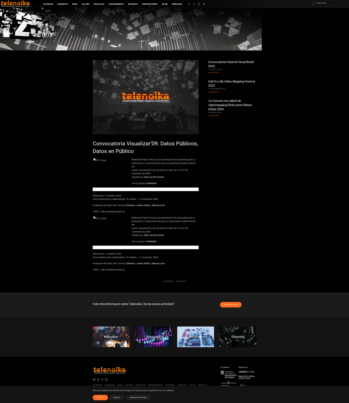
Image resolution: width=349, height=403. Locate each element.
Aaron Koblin (143, 205)
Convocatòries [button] (149, 4)
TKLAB (192, 385)
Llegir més (213, 72)
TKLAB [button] (165, 4)
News (120, 385)
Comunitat (110, 385)
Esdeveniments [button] (116, 4)
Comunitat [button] (62, 4)
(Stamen (130, 205)
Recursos (170, 385)
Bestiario (152, 183)
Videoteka (177, 4)
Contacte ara (230, 305)
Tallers (86, 4)
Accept (100, 397)
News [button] (74, 4)
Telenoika (97, 385)
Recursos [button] (133, 4)
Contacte (202, 385)
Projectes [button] (99, 4)
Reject (117, 397)
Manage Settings (138, 397)
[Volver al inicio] (37, 23)
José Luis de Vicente (154, 176)
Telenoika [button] (48, 4)
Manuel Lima (158, 205)
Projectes (141, 385)
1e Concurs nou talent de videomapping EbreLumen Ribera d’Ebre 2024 (230, 105)
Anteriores (168, 281)
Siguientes (180, 281)
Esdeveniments (155, 385)
